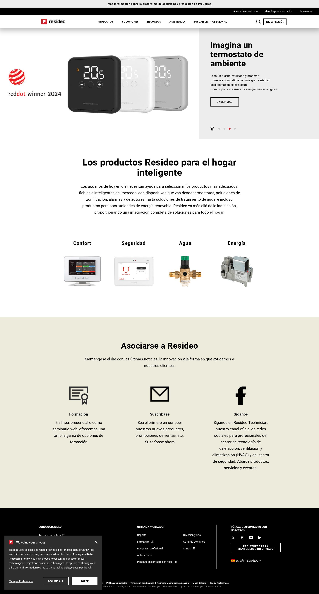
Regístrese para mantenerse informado (256, 547)
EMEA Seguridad (134, 263)
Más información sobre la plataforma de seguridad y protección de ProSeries (159, 4)
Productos (105, 21)
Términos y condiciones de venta (173, 582)
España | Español (249, 560)
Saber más (225, 102)
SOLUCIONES (130, 21)
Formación (143, 542)
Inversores (306, 11)
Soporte (141, 535)
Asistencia (177, 21)
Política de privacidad (116, 582)
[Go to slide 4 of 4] (235, 129)
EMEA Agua (185, 263)
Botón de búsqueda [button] (258, 22)
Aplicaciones (144, 555)
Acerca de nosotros (245, 11)
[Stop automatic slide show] (212, 128)
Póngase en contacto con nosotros (157, 561)
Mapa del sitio (199, 582)
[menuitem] (105, 21)
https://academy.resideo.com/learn (78, 430)
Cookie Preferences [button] (219, 582)
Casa (52, 21)
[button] (96, 542)
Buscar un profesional (210, 21)
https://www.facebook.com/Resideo (240, 430)
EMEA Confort (82, 263)
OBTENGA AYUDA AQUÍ (155, 527)
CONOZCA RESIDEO (55, 527)
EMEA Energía (237, 263)
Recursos (154, 21)
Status (187, 548)
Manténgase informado (278, 11)
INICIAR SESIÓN (276, 21)
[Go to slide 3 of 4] (230, 129)
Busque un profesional (150, 548)
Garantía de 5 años (194, 541)
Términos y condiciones (142, 582)
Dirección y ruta (192, 535)
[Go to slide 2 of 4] (224, 129)
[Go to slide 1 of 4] (219, 129)
